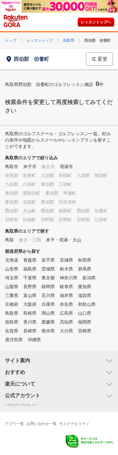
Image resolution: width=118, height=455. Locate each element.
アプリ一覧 (14, 424)
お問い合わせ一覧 (41, 424)
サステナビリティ (74, 424)
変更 (103, 59)
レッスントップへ (96, 22)
